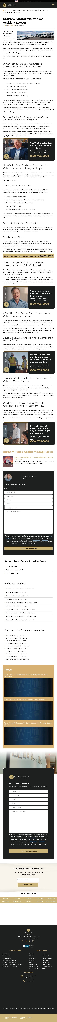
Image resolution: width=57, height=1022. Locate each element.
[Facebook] (23, 941)
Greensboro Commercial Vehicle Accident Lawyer (21, 613)
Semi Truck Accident (12, 573)
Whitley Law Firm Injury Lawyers (19, 1008)
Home (3, 10)
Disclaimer (14, 1017)
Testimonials (7, 956)
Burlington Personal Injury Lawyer (16, 654)
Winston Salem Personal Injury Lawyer (17, 646)
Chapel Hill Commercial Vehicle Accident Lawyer (20, 609)
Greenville (45, 954)
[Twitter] (26, 941)
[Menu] (53, 5)
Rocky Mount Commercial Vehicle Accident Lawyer (21, 616)
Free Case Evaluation (10, 966)
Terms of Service (36, 540)
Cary (30, 962)
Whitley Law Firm (32, 837)
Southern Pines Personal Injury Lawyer (18, 659)
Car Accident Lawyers (10, 962)
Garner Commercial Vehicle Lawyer (16, 606)
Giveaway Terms (22, 1018)
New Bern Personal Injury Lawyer (16, 648)
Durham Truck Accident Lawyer (36, 10)
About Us (6, 954)
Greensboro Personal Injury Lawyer (16, 643)
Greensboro (46, 964)
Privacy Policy (45, 540)
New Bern (32, 958)
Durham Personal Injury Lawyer (15, 10)
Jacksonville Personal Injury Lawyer (16, 638)
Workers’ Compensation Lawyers (14, 964)
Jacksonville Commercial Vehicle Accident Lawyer (21, 589)
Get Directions (29, 979)
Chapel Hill (45, 962)
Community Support (9, 960)
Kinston (32, 956)
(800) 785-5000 (39, 156)
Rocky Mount (33, 966)
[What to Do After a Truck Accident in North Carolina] (8, 461)
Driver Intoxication (11, 566)
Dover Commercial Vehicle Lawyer (16, 599)
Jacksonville (46, 956)
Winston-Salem (47, 958)
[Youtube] (29, 941)
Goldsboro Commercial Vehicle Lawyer (17, 596)
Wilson (44, 969)
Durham (32, 960)
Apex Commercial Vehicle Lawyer (16, 592)
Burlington (45, 960)
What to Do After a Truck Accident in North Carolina (33, 458)
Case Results (7, 958)
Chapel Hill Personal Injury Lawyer (16, 656)
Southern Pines (47, 966)
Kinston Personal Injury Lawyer (15, 635)
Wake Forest (33, 969)
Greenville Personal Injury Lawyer (16, 640)
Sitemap (30, 1017)
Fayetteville (33, 964)
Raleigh (32, 954)
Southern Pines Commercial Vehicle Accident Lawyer (22, 620)
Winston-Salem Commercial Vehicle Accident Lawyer (22, 602)
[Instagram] (33, 941)
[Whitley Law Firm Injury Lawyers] (9, 5)
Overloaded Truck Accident (14, 570)
